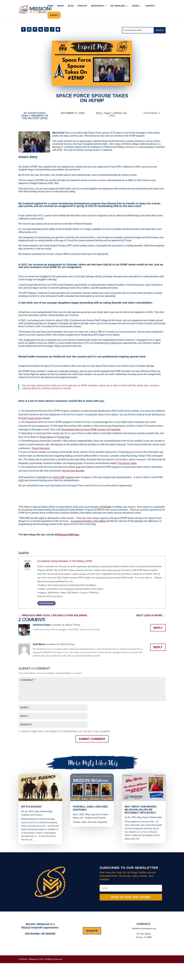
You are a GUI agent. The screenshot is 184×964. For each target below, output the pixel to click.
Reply (157, 627)
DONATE (54, 15)
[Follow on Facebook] (23, 29)
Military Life (120, 112)
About (60, 6)
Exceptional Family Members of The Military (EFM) (34, 116)
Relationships (46, 811)
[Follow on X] (46, 29)
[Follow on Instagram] (29, 29)
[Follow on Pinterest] (35, 29)
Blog (71, 6)
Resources (97, 6)
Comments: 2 (152, 112)
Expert (107, 112)
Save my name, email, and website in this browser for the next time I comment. (66, 731)
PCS (112, 115)
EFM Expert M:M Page (67, 534)
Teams (135, 6)
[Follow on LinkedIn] (40, 29)
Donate (92, 930)
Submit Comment (92, 738)
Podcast (82, 6)
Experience (96, 814)
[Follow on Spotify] (58, 29)
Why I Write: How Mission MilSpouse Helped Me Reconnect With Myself (140, 809)
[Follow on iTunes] (52, 29)
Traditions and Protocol (31, 815)
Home (50, 6)
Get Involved (117, 6)
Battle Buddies (31, 806)
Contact (150, 6)
